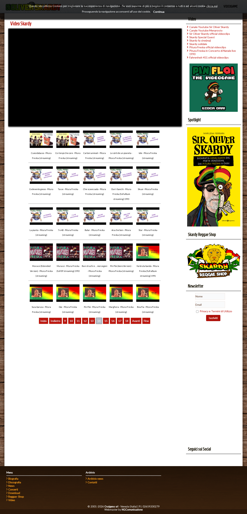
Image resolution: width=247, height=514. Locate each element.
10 (71, 320)
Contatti (92, 482)
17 (119, 320)
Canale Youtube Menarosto (205, 30)
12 (85, 320)
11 (78, 320)
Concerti (13, 489)
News (11, 485)
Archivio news (95, 478)
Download (14, 492)
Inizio (43, 320)
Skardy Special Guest (202, 37)
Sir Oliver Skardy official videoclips (209, 33)
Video (11, 500)
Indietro (55, 320)
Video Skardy (20, 23)
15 (105, 320)
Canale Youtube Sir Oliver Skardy (209, 27)
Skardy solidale (198, 44)
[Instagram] (211, 458)
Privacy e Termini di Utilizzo (216, 311)
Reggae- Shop (16, 496)
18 (126, 320)
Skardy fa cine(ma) (200, 40)
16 (112, 320)
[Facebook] (190, 458)
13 (92, 320)
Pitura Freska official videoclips (207, 47)
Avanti (136, 320)
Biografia (13, 478)
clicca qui (211, 6)
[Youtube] (197, 458)
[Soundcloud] (204, 458)
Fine (146, 320)
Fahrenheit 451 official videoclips (209, 57)
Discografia (14, 482)
